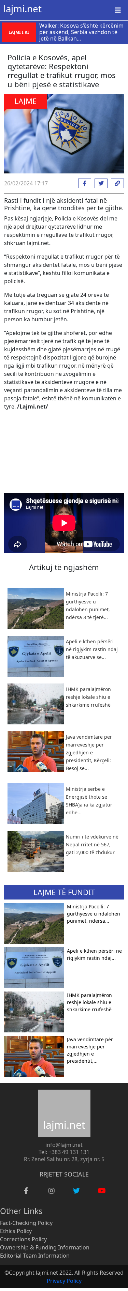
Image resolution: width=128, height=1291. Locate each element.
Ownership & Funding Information (44, 1247)
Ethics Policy (16, 1231)
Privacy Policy (64, 1281)
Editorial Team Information (35, 1255)
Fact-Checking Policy (26, 1223)
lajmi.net (22, 8)
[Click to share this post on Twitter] (99, 183)
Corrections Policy (23, 1239)
